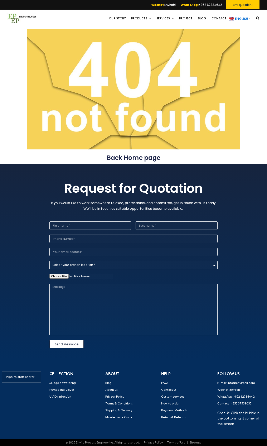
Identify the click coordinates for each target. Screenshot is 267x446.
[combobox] (21, 377)
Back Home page (133, 157)
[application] (149, 18)
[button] (243, 4)
